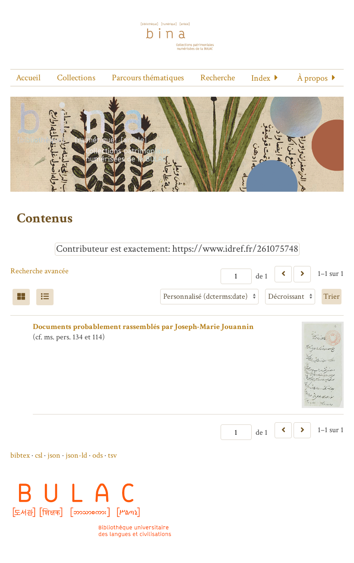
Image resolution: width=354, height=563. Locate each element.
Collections (76, 77)
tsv (112, 455)
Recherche (217, 77)
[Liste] (45, 297)
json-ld (76, 455)
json (53, 455)
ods (97, 455)
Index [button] (260, 78)
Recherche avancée (39, 271)
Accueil (28, 77)
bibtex (20, 455)
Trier (331, 296)
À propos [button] (312, 78)
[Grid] (21, 297)
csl (38, 455)
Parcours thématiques (148, 77)
